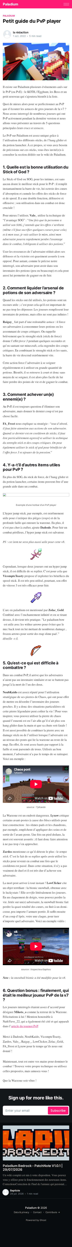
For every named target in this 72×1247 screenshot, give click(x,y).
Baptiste (15, 1190)
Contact (37, 1212)
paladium (9, 15)
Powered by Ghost (36, 1220)
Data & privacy (21, 1212)
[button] (66, 4)
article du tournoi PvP (24, 1026)
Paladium (10, 4)
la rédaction (20, 32)
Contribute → (52, 1212)
